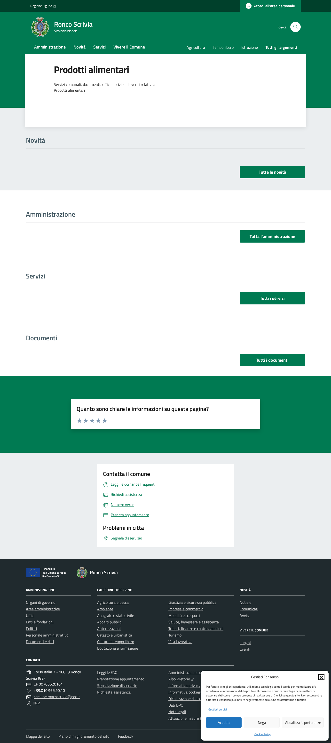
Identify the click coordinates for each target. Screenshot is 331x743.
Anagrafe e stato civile (115, 615)
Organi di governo (40, 602)
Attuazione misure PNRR (189, 718)
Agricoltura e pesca (113, 602)
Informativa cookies (184, 692)
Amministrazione (50, 47)
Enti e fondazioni (40, 622)
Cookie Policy (262, 734)
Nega (262, 722)
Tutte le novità (272, 172)
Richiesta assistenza (114, 692)
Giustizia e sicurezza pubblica (192, 602)
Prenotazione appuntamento (120, 679)
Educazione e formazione (117, 648)
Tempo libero (223, 47)
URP (36, 703)
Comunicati (249, 609)
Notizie (245, 602)
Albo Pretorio (179, 679)
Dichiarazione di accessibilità (191, 699)
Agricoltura (196, 47)
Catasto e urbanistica (114, 635)
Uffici (30, 615)
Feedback (125, 736)
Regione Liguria (41, 5)
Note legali (177, 712)
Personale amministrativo (47, 635)
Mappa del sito (38, 736)
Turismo (174, 635)
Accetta (224, 722)
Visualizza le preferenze (303, 722)
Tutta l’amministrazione (272, 236)
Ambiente (105, 609)
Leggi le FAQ (107, 672)
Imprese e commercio (185, 609)
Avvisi (245, 615)
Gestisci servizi (217, 709)
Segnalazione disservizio (117, 685)
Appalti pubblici (109, 622)
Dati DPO (175, 705)
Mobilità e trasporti (184, 615)
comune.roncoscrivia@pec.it (57, 697)
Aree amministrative (43, 609)
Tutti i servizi (272, 298)
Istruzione (249, 47)
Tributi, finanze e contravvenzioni (195, 628)
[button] (321, 677)
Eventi (245, 649)
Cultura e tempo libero (115, 642)
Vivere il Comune (129, 47)
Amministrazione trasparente (192, 672)
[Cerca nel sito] (295, 27)
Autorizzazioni (109, 628)
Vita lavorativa (180, 642)
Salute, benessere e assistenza (193, 622)
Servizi (99, 47)
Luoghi (245, 642)
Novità (79, 47)
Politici (31, 628)
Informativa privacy (184, 685)
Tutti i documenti (272, 360)
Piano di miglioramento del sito (83, 736)
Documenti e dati (40, 642)
